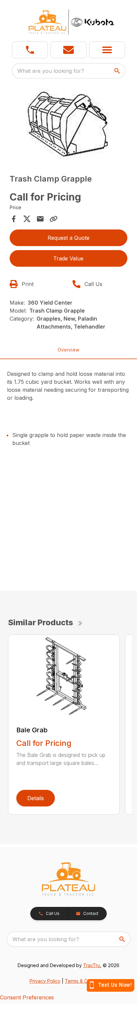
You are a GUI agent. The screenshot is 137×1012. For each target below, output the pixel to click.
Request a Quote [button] (68, 237)
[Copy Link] (54, 219)
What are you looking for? (50, 71)
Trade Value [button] (68, 258)
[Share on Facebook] (14, 219)
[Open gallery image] (69, 124)
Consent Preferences (27, 997)
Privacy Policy (45, 981)
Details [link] (35, 798)
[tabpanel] (69, 125)
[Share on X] (27, 219)
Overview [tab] (68, 350)
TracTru (91, 965)
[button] (30, 50)
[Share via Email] (40, 219)
